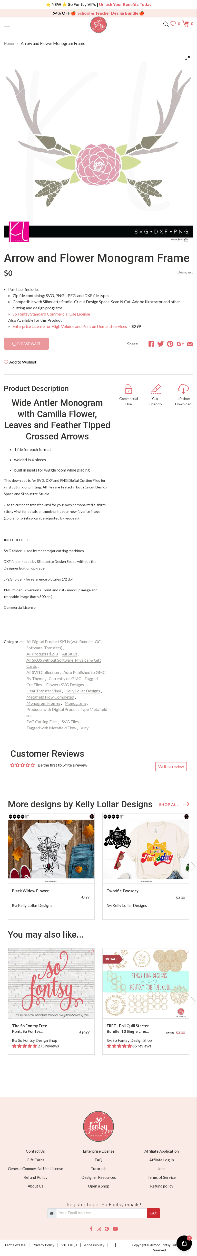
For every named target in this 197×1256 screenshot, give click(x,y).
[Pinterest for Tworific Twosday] (146, 873)
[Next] (183, 147)
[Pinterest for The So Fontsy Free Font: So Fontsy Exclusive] (52, 1008)
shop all (169, 804)
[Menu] (27, 24)
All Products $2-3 (42, 653)
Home (9, 43)
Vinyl (85, 727)
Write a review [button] (171, 766)
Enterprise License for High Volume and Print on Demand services (70, 326)
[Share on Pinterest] (170, 343)
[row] (98, 866)
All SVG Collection (42, 672)
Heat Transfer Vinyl (43, 690)
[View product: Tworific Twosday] (146, 848)
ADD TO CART (74, 873)
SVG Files (70, 721)
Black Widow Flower (30, 890)
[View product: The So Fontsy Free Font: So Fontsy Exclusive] (51, 983)
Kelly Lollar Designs (82, 690)
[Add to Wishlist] (92, 816)
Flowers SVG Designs (65, 684)
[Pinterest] (107, 1228)
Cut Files (34, 684)
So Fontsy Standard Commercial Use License (51, 313)
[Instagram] (99, 1228)
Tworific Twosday (123, 890)
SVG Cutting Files (41, 721)
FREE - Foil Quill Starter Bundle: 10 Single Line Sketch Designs (128, 1028)
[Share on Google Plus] (180, 343)
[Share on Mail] (190, 343)
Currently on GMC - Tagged (73, 678)
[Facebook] (91, 1228)
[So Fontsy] (98, 24)
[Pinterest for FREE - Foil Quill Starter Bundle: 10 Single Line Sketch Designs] (146, 1008)
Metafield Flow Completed (50, 696)
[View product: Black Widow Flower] (51, 848)
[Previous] (14, 147)
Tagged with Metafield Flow (51, 727)
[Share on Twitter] (160, 343)
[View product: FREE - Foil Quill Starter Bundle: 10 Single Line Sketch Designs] (146, 983)
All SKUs (69, 653)
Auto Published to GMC (84, 672)
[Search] (166, 24)
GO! (153, 1213)
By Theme (35, 678)
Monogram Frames (43, 703)
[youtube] (115, 1228)
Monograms (75, 703)
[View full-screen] (187, 58)
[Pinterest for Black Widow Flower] (52, 873)
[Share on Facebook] (151, 343)
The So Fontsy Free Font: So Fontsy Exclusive (29, 1028)
